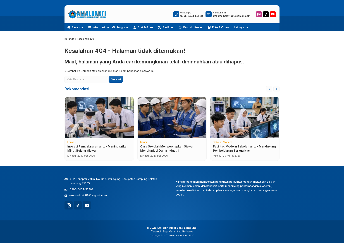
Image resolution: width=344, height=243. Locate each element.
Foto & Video (220, 27)
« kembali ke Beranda (77, 71)
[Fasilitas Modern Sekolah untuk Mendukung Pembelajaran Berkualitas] (244, 117)
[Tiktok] (266, 14)
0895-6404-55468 (81, 189)
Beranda (77, 27)
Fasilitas (168, 27)
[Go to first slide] (276, 89)
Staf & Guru (145, 27)
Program (122, 27)
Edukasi (71, 142)
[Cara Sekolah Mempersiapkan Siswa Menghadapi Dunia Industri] (172, 117)
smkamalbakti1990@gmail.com (88, 195)
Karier (143, 142)
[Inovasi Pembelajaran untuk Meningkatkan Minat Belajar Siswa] (99, 117)
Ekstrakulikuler (192, 27)
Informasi (99, 27)
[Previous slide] (269, 89)
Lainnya (239, 27)
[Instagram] (259, 14)
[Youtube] (273, 14)
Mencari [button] (116, 79)
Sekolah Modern (222, 142)
